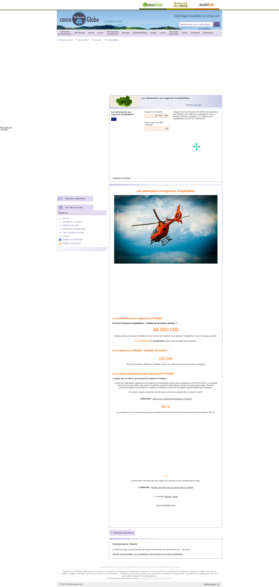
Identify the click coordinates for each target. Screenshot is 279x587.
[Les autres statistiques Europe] (124, 119)
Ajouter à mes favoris (71, 243)
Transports (195, 33)
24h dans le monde (66, 39)
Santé (184, 33)
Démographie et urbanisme (113, 33)
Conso (100, 33)
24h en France (83, 39)
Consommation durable (109, 567)
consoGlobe (143, 578)
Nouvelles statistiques (75, 198)
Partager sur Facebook (72, 239)
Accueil (65, 218)
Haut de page (210, 584)
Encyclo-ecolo (174, 567)
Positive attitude (112, 39)
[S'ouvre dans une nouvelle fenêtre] (211, 16)
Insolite (153, 33)
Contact (65, 236)
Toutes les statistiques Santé (166, 505)
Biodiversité (80, 33)
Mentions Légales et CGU (161, 578)
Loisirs (163, 33)
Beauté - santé (171, 496)
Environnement (140, 33)
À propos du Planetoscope (74, 229)
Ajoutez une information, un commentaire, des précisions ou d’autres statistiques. (148, 554)
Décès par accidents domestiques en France (172, 399)
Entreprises (208, 33)
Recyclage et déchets (173, 33)
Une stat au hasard (74, 207)
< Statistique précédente (121, 178)
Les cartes (97, 39)
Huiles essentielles (158, 567)
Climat (91, 33)
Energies (126, 33)
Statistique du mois (70, 225)
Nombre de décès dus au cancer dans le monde (172, 487)
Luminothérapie (128, 567)
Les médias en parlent (72, 222)
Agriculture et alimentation (64, 33)
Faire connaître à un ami (73, 232)
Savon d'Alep (142, 567)
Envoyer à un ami (193, 105)
